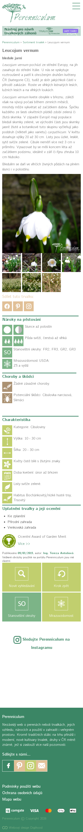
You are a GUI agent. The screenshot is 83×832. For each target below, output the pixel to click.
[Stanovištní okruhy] (21, 603)
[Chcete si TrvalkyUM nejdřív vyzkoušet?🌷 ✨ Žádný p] (17, 661)
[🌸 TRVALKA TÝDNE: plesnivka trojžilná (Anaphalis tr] (65, 661)
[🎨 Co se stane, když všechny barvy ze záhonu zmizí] (65, 675)
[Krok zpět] (61, 574)
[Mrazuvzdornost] (61, 603)
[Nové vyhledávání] (21, 574)
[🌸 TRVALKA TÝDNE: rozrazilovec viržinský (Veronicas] (17, 675)
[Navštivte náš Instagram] (30, 765)
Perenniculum (10, 42)
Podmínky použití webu (21, 786)
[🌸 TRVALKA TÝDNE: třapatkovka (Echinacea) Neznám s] (17, 690)
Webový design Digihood (25, 828)
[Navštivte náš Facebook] (8, 765)
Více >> (24, 544)
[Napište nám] (41, 765)
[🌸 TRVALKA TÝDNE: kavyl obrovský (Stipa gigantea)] (41, 675)
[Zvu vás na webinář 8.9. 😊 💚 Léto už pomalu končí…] (41, 661)
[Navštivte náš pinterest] (19, 765)
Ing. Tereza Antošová (58, 553)
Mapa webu (11, 799)
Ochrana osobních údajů (22, 793)
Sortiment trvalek (33, 42)
